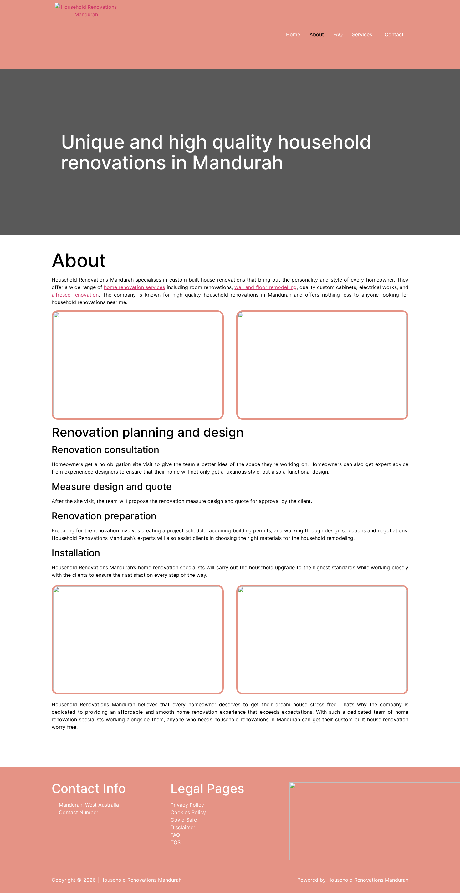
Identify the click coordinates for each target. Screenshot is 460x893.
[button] (363, 34)
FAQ (338, 34)
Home (293, 34)
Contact (394, 34)
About (316, 34)
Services (362, 34)
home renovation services (134, 287)
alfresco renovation (75, 295)
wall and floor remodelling (265, 287)
